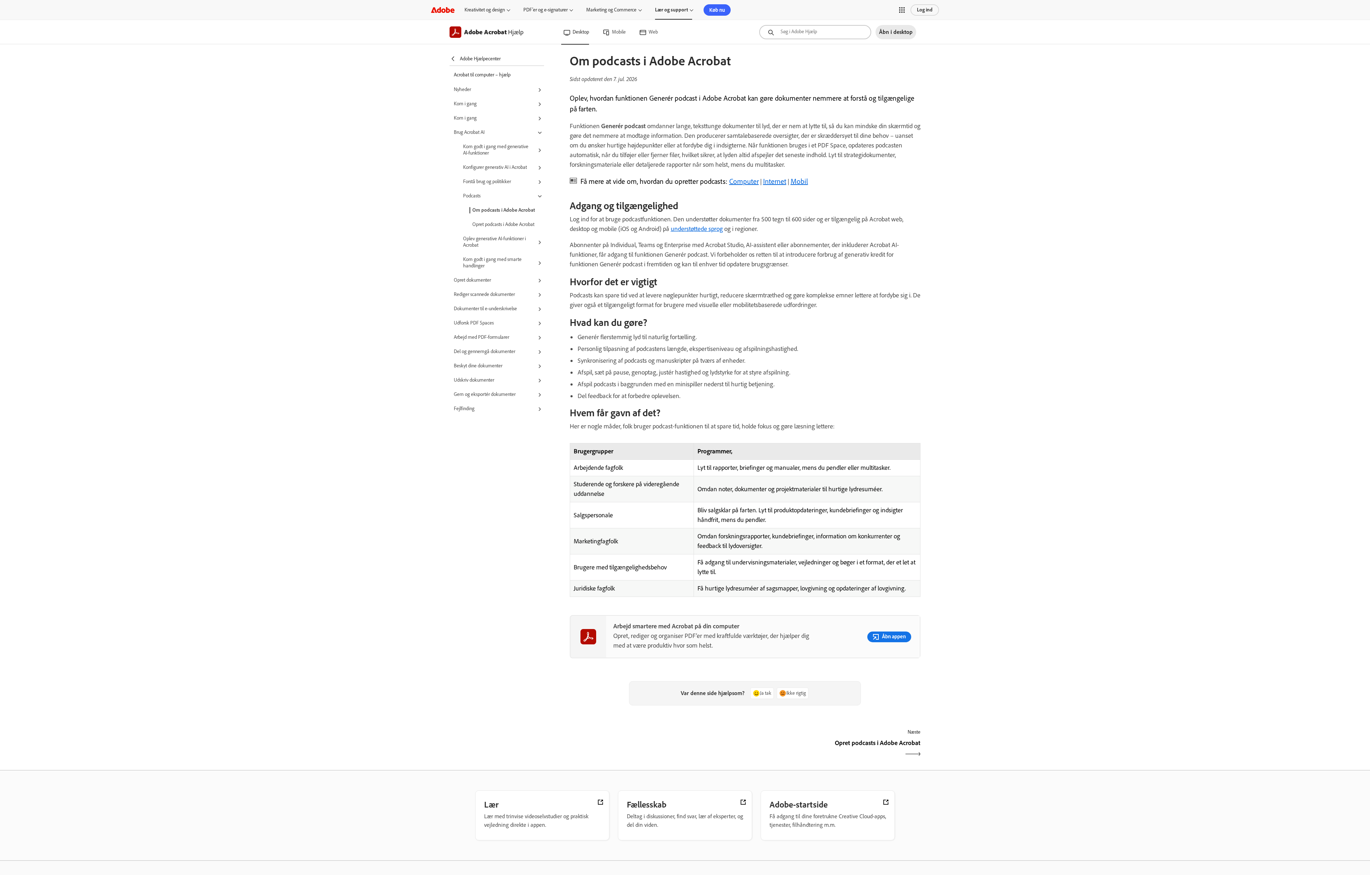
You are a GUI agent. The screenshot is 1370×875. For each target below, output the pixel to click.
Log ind (925, 10)
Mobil (799, 181)
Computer (744, 181)
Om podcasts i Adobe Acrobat (503, 210)
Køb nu (717, 10)
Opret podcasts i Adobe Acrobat (503, 224)
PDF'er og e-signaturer (545, 10)
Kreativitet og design (485, 10)
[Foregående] (657, 749)
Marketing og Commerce (611, 10)
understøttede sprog (697, 229)
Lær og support (671, 10)
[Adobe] (442, 10)
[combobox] (815, 32)
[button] (902, 10)
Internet (774, 181)
